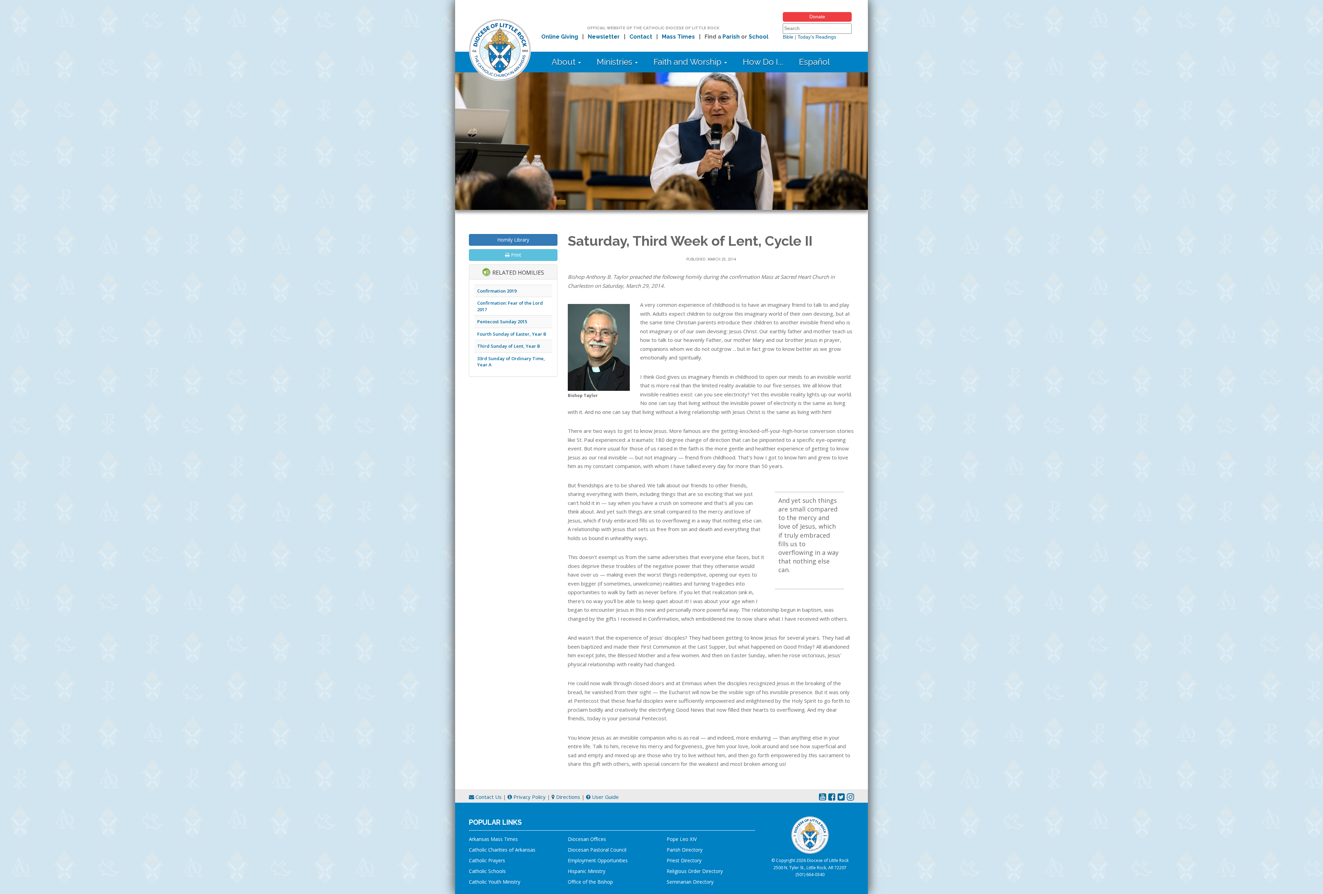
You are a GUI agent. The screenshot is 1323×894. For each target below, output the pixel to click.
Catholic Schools (487, 871)
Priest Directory (684, 860)
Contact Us (488, 796)
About (564, 62)
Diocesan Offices (587, 839)
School (758, 36)
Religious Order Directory (695, 871)
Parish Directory (684, 849)
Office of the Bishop (590, 881)
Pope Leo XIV (682, 839)
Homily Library (513, 239)
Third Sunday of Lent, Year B (508, 346)
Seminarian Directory (690, 881)
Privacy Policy (529, 796)
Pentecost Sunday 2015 (502, 321)
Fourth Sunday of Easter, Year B (511, 334)
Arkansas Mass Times (493, 839)
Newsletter (604, 36)
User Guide (605, 796)
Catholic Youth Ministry (494, 881)
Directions (567, 796)
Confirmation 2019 (496, 291)
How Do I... (763, 62)
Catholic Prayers (487, 860)
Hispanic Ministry (586, 871)
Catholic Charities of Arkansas (502, 849)
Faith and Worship (689, 62)
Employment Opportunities (598, 860)
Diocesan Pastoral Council (597, 849)
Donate (817, 16)
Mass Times (678, 36)
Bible (788, 37)
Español (814, 62)
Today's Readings (817, 37)
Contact (640, 36)
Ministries (615, 62)
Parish (731, 36)
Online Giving (559, 36)
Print (515, 255)
